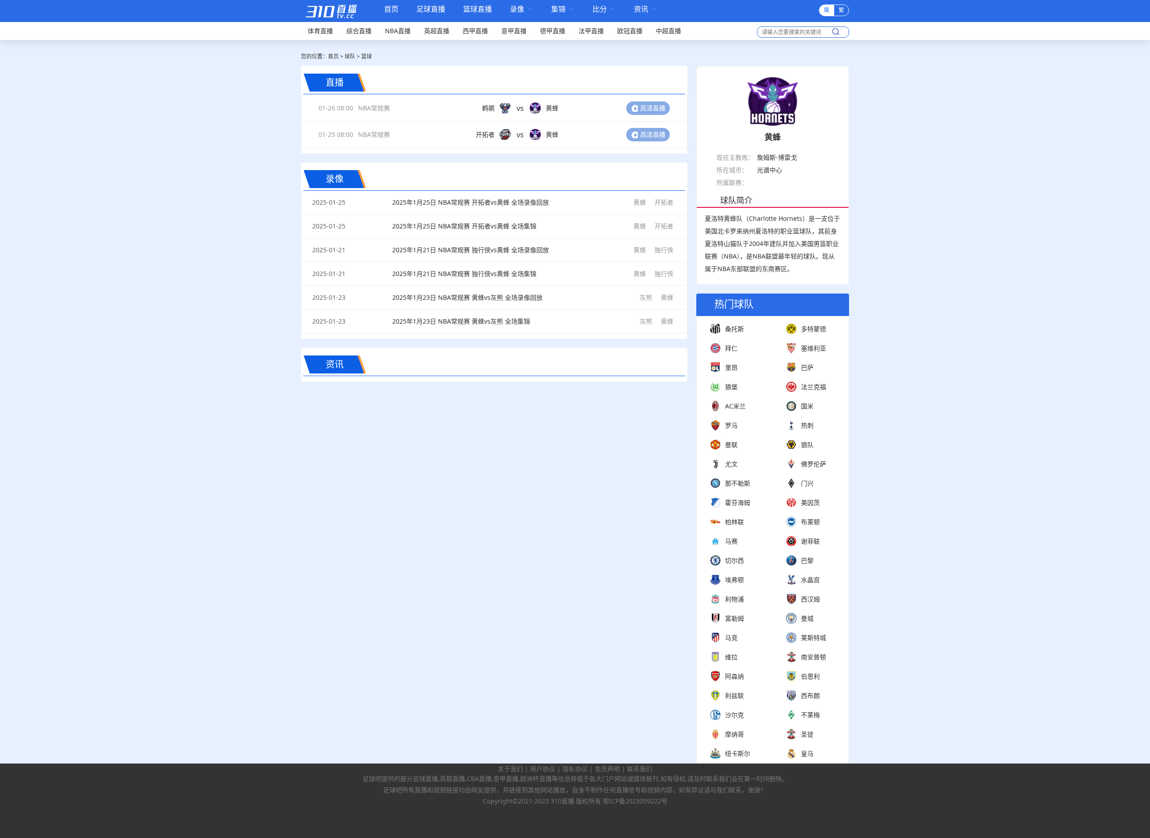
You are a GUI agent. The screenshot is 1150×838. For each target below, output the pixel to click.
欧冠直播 (629, 30)
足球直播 (430, 9)
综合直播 (359, 30)
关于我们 (510, 768)
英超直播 (436, 30)
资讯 (645, 9)
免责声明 (607, 768)
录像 (521, 9)
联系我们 (639, 768)
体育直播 (320, 30)
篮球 (366, 56)
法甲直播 (591, 30)
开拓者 (664, 202)
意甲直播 (513, 30)
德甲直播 (552, 30)
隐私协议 (575, 768)
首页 (391, 10)
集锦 (563, 9)
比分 (604, 9)
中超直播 (668, 30)
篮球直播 (477, 9)
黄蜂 (639, 202)
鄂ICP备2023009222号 (635, 801)
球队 (350, 56)
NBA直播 (398, 30)
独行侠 (664, 250)
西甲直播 (475, 30)
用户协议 (542, 768)
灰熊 (646, 297)
